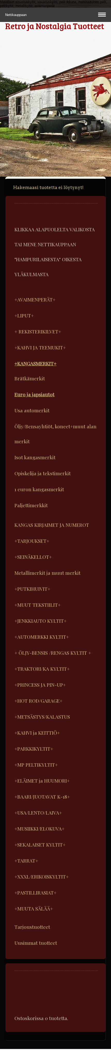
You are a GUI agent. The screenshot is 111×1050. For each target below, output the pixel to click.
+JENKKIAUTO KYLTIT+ (40, 620)
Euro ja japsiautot (34, 394)
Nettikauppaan (16, 15)
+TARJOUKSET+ (31, 540)
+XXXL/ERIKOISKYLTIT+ (41, 876)
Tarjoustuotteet (32, 926)
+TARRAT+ (26, 860)
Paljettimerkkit (31, 505)
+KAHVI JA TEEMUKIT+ (40, 347)
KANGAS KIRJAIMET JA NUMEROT (51, 524)
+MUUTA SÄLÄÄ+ (33, 908)
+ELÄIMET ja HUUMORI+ (42, 780)
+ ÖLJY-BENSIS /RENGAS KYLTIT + (52, 652)
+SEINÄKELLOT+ (33, 556)
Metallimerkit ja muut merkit (47, 572)
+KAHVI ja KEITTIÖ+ (37, 732)
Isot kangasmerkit (35, 457)
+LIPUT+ (24, 315)
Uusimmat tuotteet (35, 942)
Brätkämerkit (29, 378)
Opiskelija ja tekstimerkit (42, 473)
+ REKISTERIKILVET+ (37, 331)
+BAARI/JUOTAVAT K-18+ (42, 796)
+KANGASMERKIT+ (35, 363)
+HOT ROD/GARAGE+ (38, 700)
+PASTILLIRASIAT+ (35, 892)
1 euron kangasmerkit (39, 489)
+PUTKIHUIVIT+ (32, 588)
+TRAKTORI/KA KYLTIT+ (42, 668)
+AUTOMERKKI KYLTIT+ (41, 636)
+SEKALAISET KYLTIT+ (40, 844)
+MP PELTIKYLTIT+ (36, 764)
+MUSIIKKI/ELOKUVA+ (39, 828)
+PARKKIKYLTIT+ (33, 748)
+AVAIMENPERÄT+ (35, 299)
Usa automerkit (32, 410)
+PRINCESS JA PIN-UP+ (40, 684)
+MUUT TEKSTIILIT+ (37, 604)
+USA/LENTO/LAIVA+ (38, 812)
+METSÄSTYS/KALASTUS (42, 716)
